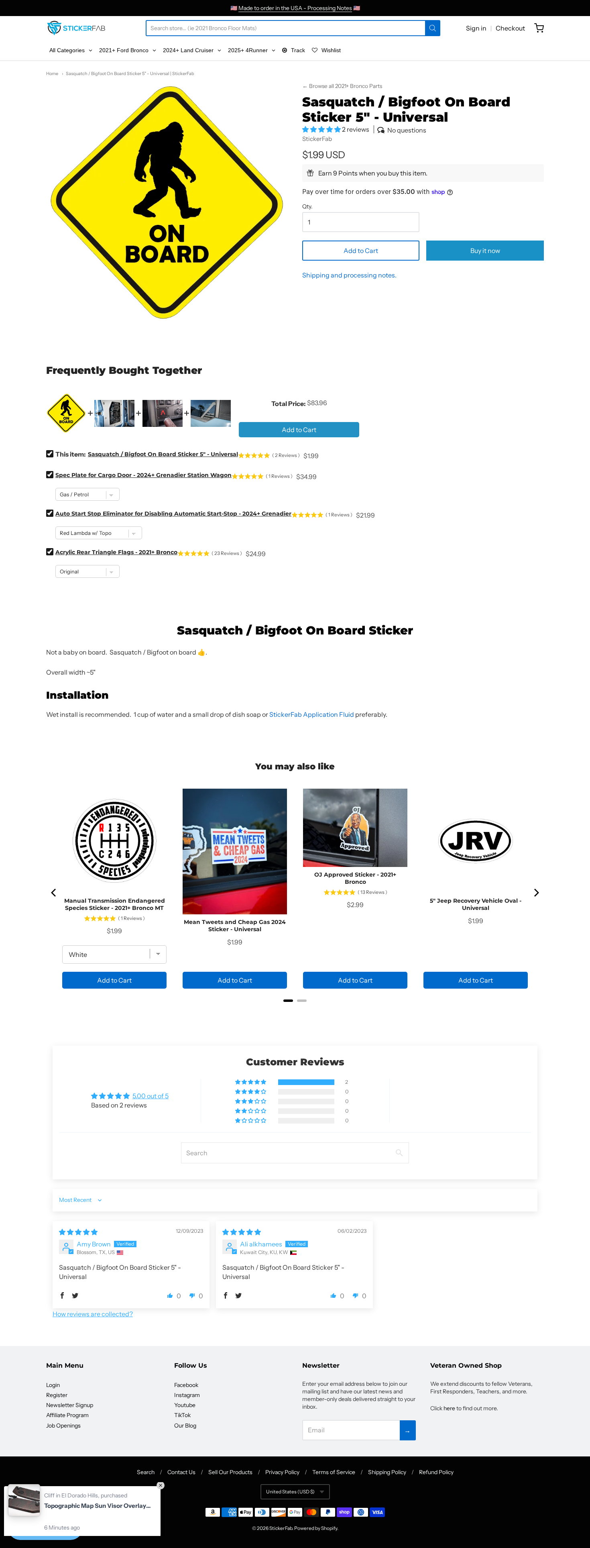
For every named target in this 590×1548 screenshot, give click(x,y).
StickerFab (317, 139)
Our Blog (185, 1425)
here (449, 1408)
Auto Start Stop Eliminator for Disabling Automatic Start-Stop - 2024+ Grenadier (173, 513)
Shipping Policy (387, 1472)
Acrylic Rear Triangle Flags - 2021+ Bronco (116, 552)
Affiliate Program (67, 1415)
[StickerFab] (76, 28)
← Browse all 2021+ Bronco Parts (342, 86)
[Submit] (432, 28)
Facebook (186, 1385)
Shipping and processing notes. (349, 275)
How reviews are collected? (93, 1314)
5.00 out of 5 (150, 1096)
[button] (322, 129)
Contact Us (181, 1472)
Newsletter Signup (69, 1405)
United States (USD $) (290, 1492)
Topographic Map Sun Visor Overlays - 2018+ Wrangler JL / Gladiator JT (98, 1505)
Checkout (510, 28)
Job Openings (63, 1425)
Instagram (187, 1395)
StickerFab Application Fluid (311, 714)
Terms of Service (333, 1472)
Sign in (476, 28)
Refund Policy (436, 1472)
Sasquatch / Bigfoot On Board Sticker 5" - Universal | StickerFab (130, 73)
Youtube (184, 1405)
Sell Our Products (230, 1472)
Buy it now (485, 251)
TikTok (182, 1415)
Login (53, 1385)
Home (52, 73)
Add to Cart (361, 251)
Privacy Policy (282, 1472)
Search (146, 1472)
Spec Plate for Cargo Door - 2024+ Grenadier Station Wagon (143, 475)
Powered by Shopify (315, 1528)
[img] (78, 1232)
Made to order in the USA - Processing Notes (295, 8)
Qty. (307, 207)
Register (56, 1395)
